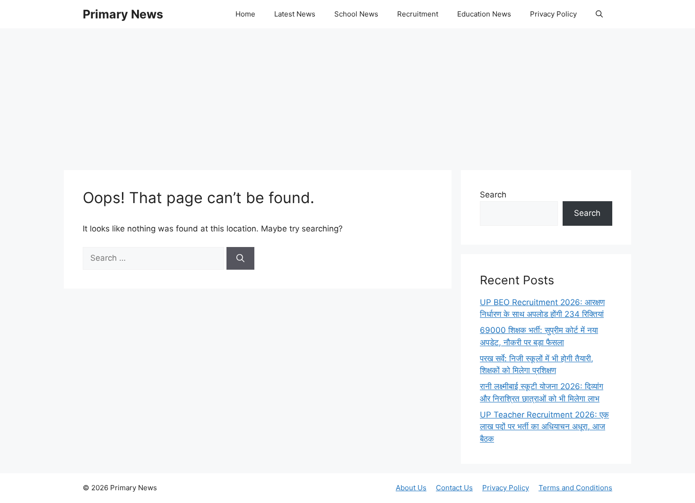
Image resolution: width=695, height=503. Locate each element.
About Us (411, 487)
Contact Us (454, 487)
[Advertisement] (347, 94)
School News (356, 13)
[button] (599, 14)
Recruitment (417, 13)
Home (245, 13)
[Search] (240, 258)
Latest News (294, 13)
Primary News (123, 14)
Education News (484, 13)
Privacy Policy (553, 13)
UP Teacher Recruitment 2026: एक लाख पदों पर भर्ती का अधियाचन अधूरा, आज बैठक (544, 426)
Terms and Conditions (575, 487)
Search (493, 194)
